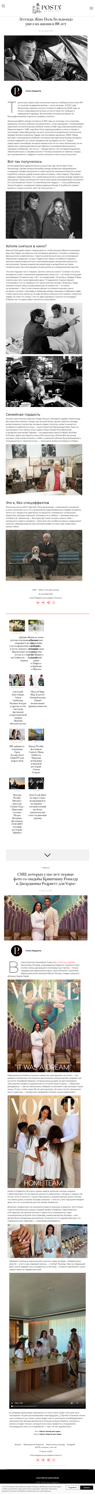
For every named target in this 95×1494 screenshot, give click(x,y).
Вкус (36, 633)
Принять (87, 1487)
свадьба (71, 1444)
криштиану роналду (56, 1444)
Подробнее (72, 1487)
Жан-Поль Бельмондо (49, 590)
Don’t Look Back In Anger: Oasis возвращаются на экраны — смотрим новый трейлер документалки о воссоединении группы (37, 807)
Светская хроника (17, 687)
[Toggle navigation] (90, 8)
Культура (17, 790)
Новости (36, 742)
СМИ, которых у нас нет (46, 1447)
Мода (36, 687)
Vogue (18, 1444)
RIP (35, 590)
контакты (42, 1477)
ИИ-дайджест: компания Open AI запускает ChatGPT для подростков (17, 753)
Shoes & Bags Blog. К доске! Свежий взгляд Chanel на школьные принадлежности (37, 699)
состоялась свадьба (65, 962)
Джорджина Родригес (34, 1444)
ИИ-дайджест (17, 742)
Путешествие (17, 633)
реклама (53, 1477)
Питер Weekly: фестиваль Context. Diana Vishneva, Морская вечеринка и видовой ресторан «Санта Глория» (36, 759)
